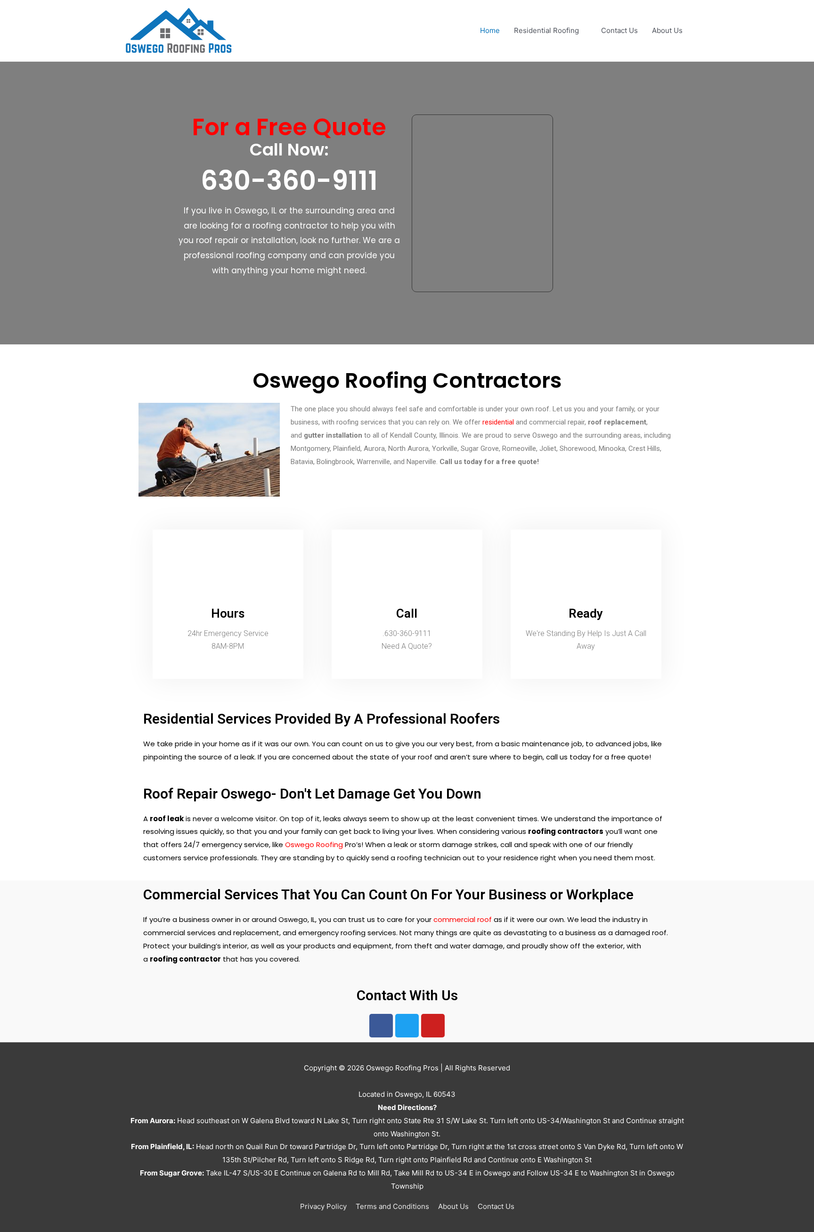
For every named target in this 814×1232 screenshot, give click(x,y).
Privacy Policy (323, 1206)
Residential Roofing (546, 30)
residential (498, 422)
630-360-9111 (289, 180)
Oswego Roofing (314, 844)
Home (490, 30)
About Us (667, 30)
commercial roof (462, 919)
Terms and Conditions (392, 1206)
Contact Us (619, 30)
